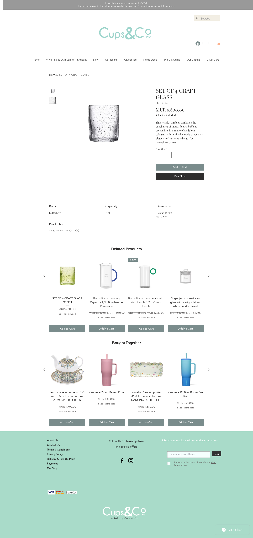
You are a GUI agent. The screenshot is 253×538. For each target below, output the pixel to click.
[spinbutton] (163, 155)
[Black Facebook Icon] (122, 460)
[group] (126, 295)
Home (53, 74)
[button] (218, 43)
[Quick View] (67, 276)
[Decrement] (158, 155)
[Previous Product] (44, 276)
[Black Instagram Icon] (131, 460)
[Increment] (169, 155)
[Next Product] (209, 276)
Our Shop (52, 468)
